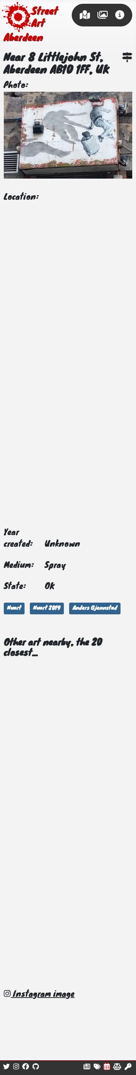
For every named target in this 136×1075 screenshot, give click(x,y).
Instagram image (42, 994)
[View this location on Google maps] (127, 58)
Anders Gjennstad (95, 608)
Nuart (14, 608)
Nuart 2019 (46, 608)
